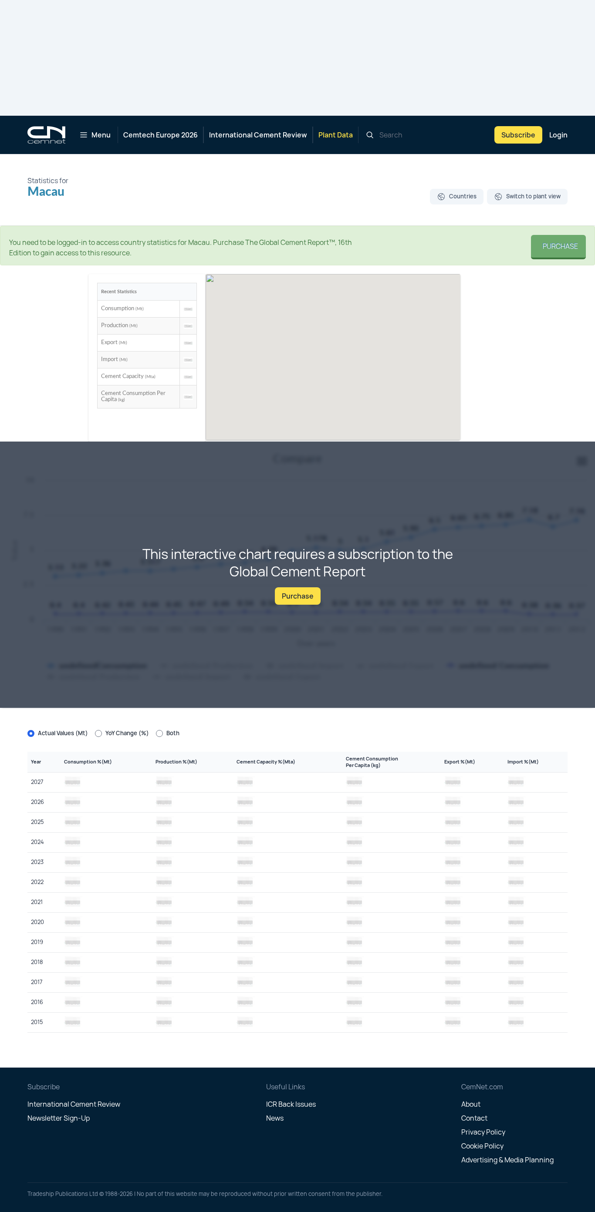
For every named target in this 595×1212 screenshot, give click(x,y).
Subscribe (518, 135)
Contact (474, 1118)
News (275, 1118)
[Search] (369, 135)
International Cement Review (258, 135)
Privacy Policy (483, 1132)
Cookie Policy (482, 1146)
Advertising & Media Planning (507, 1160)
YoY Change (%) (127, 733)
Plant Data (335, 135)
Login (558, 135)
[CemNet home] (46, 135)
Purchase (558, 246)
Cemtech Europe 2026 (160, 135)
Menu (101, 135)
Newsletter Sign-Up (58, 1118)
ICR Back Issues (291, 1104)
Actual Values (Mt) (63, 733)
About (470, 1104)
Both (172, 733)
